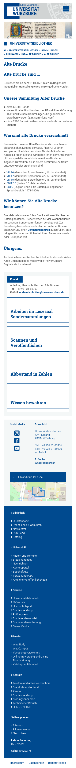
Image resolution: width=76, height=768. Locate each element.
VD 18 (10, 179)
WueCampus (20, 648)
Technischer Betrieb (25, 703)
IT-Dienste (19, 602)
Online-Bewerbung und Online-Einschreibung (31, 658)
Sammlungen (49, 50)
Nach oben (19, 733)
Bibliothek (19, 512)
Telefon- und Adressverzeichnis (31, 683)
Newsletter (19, 528)
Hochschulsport (22, 606)
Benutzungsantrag (39, 229)
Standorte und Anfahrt (26, 687)
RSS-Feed (19, 533)
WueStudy (19, 644)
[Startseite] (5, 50)
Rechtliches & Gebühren (27, 524)
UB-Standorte (21, 521)
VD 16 (10, 172)
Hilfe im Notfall (22, 707)
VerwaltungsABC (23, 575)
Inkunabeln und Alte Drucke (23, 54)
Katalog (17, 537)
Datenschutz (36, 762)
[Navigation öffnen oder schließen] (66, 8)
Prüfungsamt (20, 614)
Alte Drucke (51, 54)
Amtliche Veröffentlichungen (30, 579)
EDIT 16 (11, 183)
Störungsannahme (24, 699)
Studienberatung (23, 610)
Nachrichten (20, 563)
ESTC (10, 186)
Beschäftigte (20, 571)
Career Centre (21, 626)
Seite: (14, 750)
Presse (17, 691)
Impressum (17, 762)
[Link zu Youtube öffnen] (15, 448)
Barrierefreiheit (57, 762)
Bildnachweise (21, 729)
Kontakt (42, 424)
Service (17, 590)
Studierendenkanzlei (25, 618)
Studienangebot (22, 559)
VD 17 (10, 176)
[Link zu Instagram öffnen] (15, 433)
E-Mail (42, 452)
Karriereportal (21, 567)
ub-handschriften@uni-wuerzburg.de (41, 292)
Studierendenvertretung (27, 622)
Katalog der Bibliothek (26, 664)
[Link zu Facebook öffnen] (15, 440)
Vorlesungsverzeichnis (26, 652)
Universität (19, 547)
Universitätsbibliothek (31, 43)
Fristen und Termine (25, 555)
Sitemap (18, 725)
